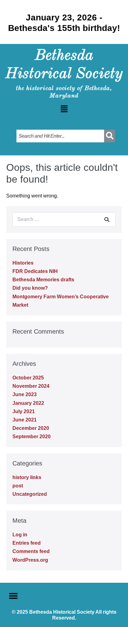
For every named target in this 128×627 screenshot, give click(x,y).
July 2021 (23, 411)
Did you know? (30, 288)
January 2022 (28, 403)
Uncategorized (29, 494)
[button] (64, 109)
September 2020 (31, 436)
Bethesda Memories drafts (43, 279)
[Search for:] (64, 219)
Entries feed (26, 543)
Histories (23, 263)
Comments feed (31, 551)
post (17, 485)
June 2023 (24, 394)
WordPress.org (30, 560)
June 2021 (24, 419)
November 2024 (30, 386)
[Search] (106, 219)
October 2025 (28, 377)
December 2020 (30, 428)
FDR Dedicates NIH (35, 271)
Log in (19, 534)
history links (26, 477)
